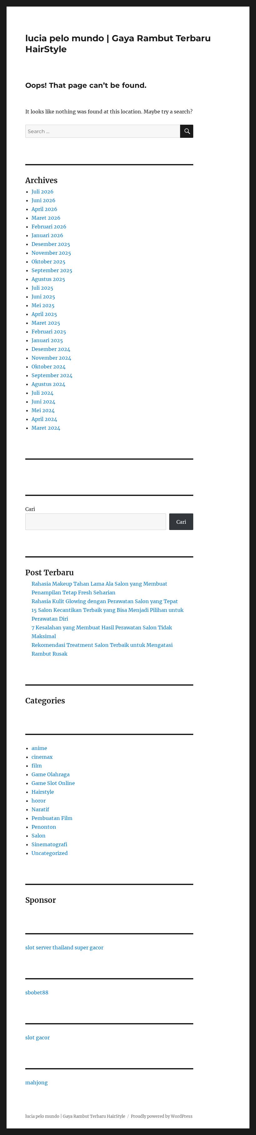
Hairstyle (43, 792)
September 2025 (52, 270)
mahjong (36, 1082)
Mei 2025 (43, 305)
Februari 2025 (49, 331)
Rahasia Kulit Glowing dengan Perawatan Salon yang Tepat (105, 601)
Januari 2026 (47, 235)
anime (39, 748)
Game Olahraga (51, 774)
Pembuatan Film (52, 818)
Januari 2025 (47, 340)
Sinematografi (49, 844)
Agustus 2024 (48, 384)
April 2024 (44, 419)
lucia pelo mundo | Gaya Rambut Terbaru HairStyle (75, 1116)
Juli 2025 (42, 288)
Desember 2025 (51, 244)
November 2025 (51, 253)
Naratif (40, 809)
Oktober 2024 (49, 366)
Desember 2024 (51, 349)
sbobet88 (36, 992)
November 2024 (51, 358)
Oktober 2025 (49, 261)
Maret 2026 (46, 218)
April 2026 (44, 209)
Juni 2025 (43, 296)
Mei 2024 (43, 410)
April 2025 (44, 314)
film (37, 765)
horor (39, 801)
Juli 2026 (43, 191)
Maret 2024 (46, 428)
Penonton (44, 827)
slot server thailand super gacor (64, 947)
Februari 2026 (49, 226)
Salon (39, 835)
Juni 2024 (43, 401)
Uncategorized (50, 853)
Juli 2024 (42, 393)
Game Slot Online (53, 783)
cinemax (42, 757)
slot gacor (37, 1037)
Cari (30, 509)
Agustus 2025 (48, 279)
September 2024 (52, 375)
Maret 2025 (46, 323)
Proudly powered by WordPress (162, 1116)
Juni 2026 (44, 200)
